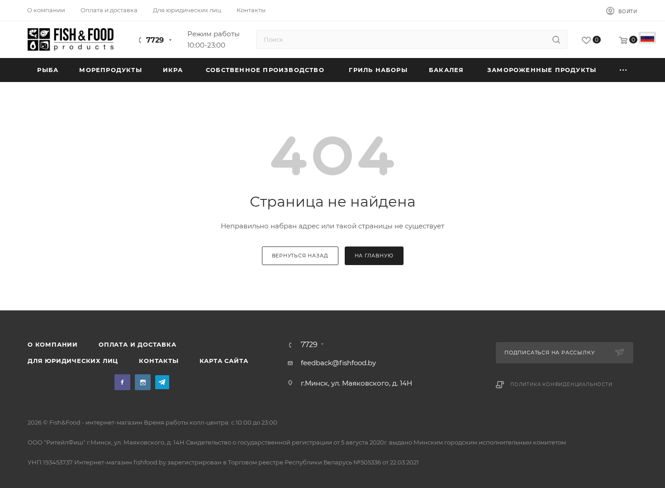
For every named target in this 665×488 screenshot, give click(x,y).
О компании (53, 344)
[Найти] (556, 39)
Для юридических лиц (73, 360)
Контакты (158, 360)
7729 (155, 40)
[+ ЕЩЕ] (623, 70)
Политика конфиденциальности (561, 384)
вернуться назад (300, 255)
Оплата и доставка (137, 344)
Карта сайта (224, 360)
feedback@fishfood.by (338, 362)
